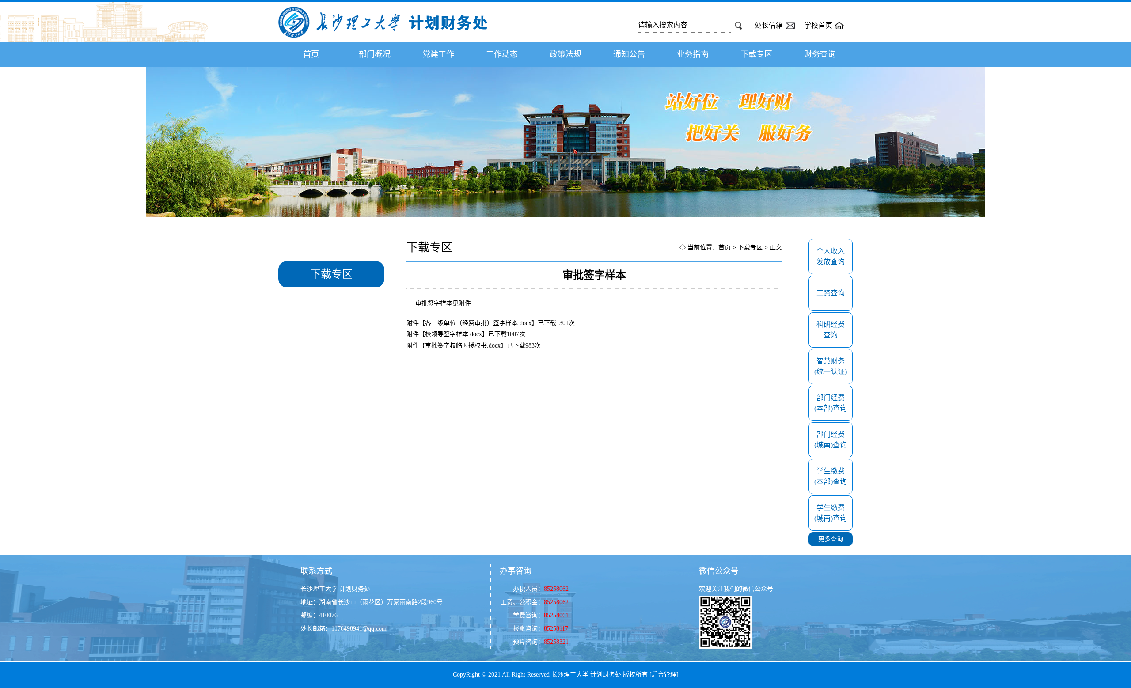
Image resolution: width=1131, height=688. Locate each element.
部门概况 (375, 54)
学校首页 (818, 25)
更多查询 (830, 539)
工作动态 (502, 54)
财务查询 (820, 54)
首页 (311, 54)
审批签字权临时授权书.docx (463, 345)
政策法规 (565, 54)
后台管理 (664, 674)
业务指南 (693, 54)
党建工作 (438, 54)
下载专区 (756, 54)
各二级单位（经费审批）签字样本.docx (478, 323)
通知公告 (629, 54)
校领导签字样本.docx (453, 334)
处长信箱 (769, 25)
